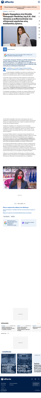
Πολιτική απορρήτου (13, 383)
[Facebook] (39, 21)
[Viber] (39, 31)
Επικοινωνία (3, 384)
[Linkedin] (39, 28)
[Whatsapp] (39, 34)
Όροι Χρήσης (3, 383)
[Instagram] (35, 379)
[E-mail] (39, 38)
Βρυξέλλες (13, 216)
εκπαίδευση (6, 352)
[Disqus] (20, 242)
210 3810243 (35, 384)
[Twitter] (39, 24)
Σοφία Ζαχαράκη (6, 216)
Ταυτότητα (12, 384)
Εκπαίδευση (5, 11)
